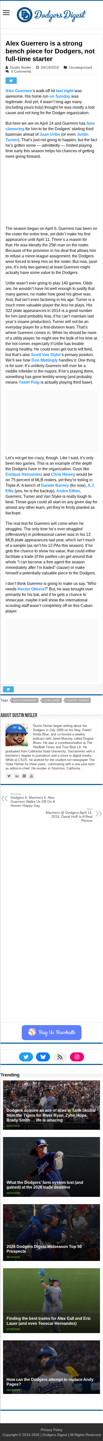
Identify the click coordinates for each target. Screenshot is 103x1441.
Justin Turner (78, 700)
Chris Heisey (63, 474)
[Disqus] (51, 959)
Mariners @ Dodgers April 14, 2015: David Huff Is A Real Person (69, 815)
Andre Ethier (68, 491)
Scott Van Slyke (46, 355)
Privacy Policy (51, 1430)
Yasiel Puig (29, 382)
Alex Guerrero (19, 91)
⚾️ (52, 1033)
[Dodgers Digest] (51, 14)
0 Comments (21, 71)
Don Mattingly (45, 360)
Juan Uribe (50, 134)
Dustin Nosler (20, 67)
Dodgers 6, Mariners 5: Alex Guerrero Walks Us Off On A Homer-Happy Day (32, 800)
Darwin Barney (55, 485)
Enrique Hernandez (24, 474)
